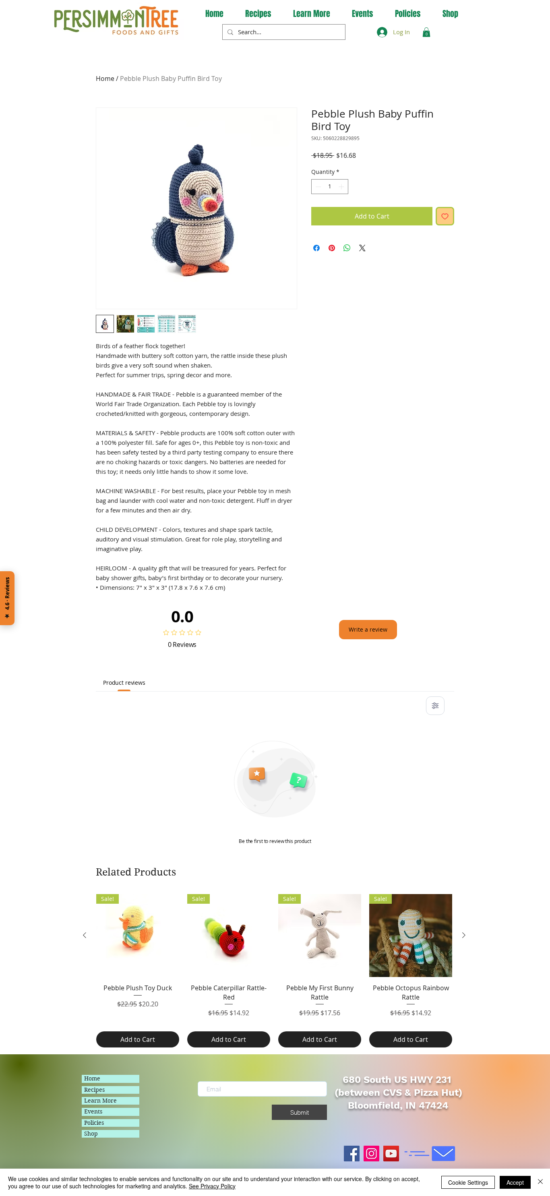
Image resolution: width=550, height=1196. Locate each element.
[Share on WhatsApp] (347, 248)
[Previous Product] (84, 935)
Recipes (94, 1089)
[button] (311, 14)
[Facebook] (352, 1153)
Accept (515, 1182)
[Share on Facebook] (316, 248)
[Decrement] (317, 187)
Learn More (100, 1100)
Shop (91, 1133)
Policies (94, 1122)
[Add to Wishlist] (445, 216)
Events (93, 1111)
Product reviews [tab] (124, 682)
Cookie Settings (468, 1182)
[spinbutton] (330, 187)
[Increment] (342, 187)
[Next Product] (464, 935)
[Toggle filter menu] (435, 705)
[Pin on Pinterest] (332, 248)
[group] (274, 971)
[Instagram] (371, 1153)
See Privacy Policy (212, 1186)
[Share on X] (362, 248)
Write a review (368, 629)
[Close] (540, 1182)
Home (105, 78)
